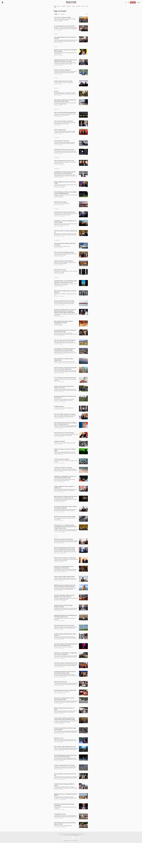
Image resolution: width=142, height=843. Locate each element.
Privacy (68, 835)
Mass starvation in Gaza (60, 681)
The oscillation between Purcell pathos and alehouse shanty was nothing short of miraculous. (65, 500)
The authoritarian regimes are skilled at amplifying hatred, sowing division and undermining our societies (65, 63)
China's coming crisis (59, 129)
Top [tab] (58, 14)
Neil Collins (61, 520)
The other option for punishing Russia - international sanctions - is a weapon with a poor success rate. (64, 400)
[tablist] (59, 14)
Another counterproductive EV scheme (64, 765)
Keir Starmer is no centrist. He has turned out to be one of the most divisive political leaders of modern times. (66, 435)
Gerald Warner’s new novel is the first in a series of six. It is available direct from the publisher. (65, 284)
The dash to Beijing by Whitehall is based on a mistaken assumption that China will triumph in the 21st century (64, 132)
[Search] (126, 2)
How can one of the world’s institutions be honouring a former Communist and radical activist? (64, 480)
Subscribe (133, 2)
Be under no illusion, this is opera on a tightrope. (63, 646)
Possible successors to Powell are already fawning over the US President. (65, 807)
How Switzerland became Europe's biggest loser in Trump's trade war (65, 423)
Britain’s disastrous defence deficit (63, 81)
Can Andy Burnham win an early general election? (65, 37)
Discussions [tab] (63, 14)
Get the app (76, 837)
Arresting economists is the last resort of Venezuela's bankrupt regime (65, 672)
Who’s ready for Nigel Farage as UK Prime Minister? (65, 291)
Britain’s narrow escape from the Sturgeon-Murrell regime (65, 50)
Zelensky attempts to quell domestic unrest (65, 663)
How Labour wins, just (60, 269)
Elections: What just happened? (62, 70)
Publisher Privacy (74, 834)
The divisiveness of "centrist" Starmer (64, 432)
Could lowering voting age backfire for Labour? (64, 784)
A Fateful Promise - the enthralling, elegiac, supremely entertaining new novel (65, 281)
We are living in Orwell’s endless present (65, 377)
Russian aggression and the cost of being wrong (64, 182)
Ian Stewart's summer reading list (63, 467)
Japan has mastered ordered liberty (63, 261)
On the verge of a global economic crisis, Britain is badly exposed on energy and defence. (65, 103)
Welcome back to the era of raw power (64, 149)
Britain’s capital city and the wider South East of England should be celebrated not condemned (65, 19)
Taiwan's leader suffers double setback (64, 576)
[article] (71, 20)
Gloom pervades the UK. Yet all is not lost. (62, 246)
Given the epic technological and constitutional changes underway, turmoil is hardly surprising (64, 114)
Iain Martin (60, 21)
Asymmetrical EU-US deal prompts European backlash (63, 606)
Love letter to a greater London (62, 17)
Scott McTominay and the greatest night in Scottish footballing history (65, 192)
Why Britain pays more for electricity (64, 625)
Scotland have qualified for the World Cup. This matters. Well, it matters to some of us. (66, 195)
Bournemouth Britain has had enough (64, 301)
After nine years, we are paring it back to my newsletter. (64, 442)
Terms (71, 835)
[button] (55, 6)
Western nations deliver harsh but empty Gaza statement (65, 728)
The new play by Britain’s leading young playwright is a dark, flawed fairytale (65, 314)
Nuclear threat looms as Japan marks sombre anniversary (64, 387)
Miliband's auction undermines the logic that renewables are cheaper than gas (65, 585)
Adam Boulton (61, 436)
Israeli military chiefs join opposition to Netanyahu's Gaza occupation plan (64, 349)
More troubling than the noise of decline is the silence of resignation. (65, 619)
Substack (65, 840)
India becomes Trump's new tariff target (65, 558)
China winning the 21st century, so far (64, 160)
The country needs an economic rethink (61, 203)
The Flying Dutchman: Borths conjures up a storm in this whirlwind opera (65, 756)
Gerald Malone (61, 335)
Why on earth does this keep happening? (65, 112)
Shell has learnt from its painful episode (65, 516)
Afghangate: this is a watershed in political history (65, 794)
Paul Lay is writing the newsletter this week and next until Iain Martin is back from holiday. (65, 263)
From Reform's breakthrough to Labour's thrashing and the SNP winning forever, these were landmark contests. (65, 72)
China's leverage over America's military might (65, 449)
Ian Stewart (61, 471)
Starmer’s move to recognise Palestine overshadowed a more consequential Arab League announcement (65, 526)
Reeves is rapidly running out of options (64, 414)
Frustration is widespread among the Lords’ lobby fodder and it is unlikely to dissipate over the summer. (66, 721)
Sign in (138, 2)
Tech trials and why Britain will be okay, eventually (65, 244)
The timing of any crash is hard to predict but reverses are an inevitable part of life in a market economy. (65, 214)
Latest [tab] (56, 14)
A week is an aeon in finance (61, 459)
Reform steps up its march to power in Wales (64, 708)
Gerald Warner (63, 401)
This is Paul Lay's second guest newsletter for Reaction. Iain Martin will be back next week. (65, 254)
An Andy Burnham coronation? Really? (64, 26)
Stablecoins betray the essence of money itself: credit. (64, 361)
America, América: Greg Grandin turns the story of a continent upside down (65, 368)
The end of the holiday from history (63, 121)
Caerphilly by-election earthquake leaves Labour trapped (65, 221)
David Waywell (61, 409)
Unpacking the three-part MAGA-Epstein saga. (63, 825)
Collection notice (76, 835)
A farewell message (58, 324)
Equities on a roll (58, 738)
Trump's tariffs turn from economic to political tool (64, 487)
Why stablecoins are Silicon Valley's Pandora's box (63, 359)
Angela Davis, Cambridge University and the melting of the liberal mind (65, 477)
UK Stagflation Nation (60, 814)
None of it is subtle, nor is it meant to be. (62, 691)
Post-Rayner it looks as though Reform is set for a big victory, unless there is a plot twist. (65, 272)
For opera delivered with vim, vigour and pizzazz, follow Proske (65, 330)
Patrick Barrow (61, 381)
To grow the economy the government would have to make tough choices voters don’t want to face (65, 224)
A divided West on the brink (61, 140)
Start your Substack (68, 837)
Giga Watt (60, 590)
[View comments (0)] (63, 22)
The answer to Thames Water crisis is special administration (64, 698)
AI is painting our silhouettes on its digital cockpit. (63, 407)
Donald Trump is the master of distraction (65, 690)
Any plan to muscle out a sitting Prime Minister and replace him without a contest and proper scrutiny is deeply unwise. (65, 28)
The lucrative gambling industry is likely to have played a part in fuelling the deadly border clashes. (66, 599)
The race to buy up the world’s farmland (64, 340)
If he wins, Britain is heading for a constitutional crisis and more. (65, 294)
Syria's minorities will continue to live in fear (65, 774)
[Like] (55, 337)
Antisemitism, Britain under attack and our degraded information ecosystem (65, 60)
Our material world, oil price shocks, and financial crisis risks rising (65, 100)
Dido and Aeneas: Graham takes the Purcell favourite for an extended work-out (65, 497)
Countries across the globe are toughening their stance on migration (65, 653)
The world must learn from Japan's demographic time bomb (63, 322)
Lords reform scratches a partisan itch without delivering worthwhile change (64, 718)
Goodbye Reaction (59, 406)
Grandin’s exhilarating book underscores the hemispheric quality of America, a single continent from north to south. (65, 371)
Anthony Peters (61, 809)
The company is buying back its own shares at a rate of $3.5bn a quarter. (64, 518)
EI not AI (56, 91)
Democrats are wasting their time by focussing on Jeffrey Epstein (64, 567)
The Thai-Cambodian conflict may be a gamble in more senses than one (64, 595)
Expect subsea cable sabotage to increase (65, 746)
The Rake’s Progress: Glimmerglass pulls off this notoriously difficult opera (65, 644)
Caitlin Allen (61, 325)
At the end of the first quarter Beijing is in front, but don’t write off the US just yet (65, 163)
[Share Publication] (128, 2)
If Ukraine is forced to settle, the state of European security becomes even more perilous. (65, 185)
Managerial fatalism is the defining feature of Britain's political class (65, 616)
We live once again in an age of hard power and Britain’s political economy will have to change (65, 123)
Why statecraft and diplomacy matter (64, 252)
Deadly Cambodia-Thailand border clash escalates (65, 634)
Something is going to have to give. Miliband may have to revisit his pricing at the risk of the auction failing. (65, 589)
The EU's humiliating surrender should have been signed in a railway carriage (64, 548)
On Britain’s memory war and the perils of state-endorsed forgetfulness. (65, 380)
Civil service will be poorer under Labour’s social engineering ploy (65, 507)
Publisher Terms (81, 834)
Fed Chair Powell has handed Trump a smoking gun (64, 804)
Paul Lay (62, 256)
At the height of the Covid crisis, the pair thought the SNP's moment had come (65, 53)
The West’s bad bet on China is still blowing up (65, 231)
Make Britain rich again (60, 202)
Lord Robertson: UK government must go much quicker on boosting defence (65, 172)
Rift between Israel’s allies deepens (63, 539)
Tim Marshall (62, 658)
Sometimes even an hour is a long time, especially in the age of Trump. (65, 461)
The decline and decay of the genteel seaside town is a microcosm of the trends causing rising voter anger (64, 303)
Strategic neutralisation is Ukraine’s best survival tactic (65, 397)
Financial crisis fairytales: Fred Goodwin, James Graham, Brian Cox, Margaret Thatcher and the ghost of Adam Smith (65, 311)
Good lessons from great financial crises (64, 212)
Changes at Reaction (59, 441)
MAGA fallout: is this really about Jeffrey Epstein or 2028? (65, 823)
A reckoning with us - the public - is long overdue (63, 82)
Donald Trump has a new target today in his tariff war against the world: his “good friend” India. (66, 560)
